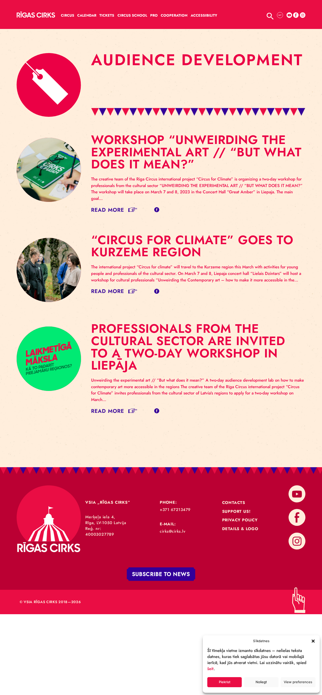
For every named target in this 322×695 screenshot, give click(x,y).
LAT (279, 15)
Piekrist (224, 682)
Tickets (106, 15)
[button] (313, 641)
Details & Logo (240, 529)
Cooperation (174, 15)
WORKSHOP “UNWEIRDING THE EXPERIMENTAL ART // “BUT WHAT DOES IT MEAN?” (196, 152)
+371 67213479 (175, 510)
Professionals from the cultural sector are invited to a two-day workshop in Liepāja (188, 347)
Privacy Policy (240, 520)
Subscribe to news (161, 574)
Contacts (233, 502)
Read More (107, 210)
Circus (67, 15)
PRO (154, 15)
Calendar (86, 15)
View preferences (298, 682)
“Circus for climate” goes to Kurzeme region (192, 246)
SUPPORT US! (236, 511)
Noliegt (261, 682)
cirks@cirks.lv (172, 531)
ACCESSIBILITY (204, 15)
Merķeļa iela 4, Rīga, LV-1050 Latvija (105, 520)
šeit (210, 669)
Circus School (132, 15)
